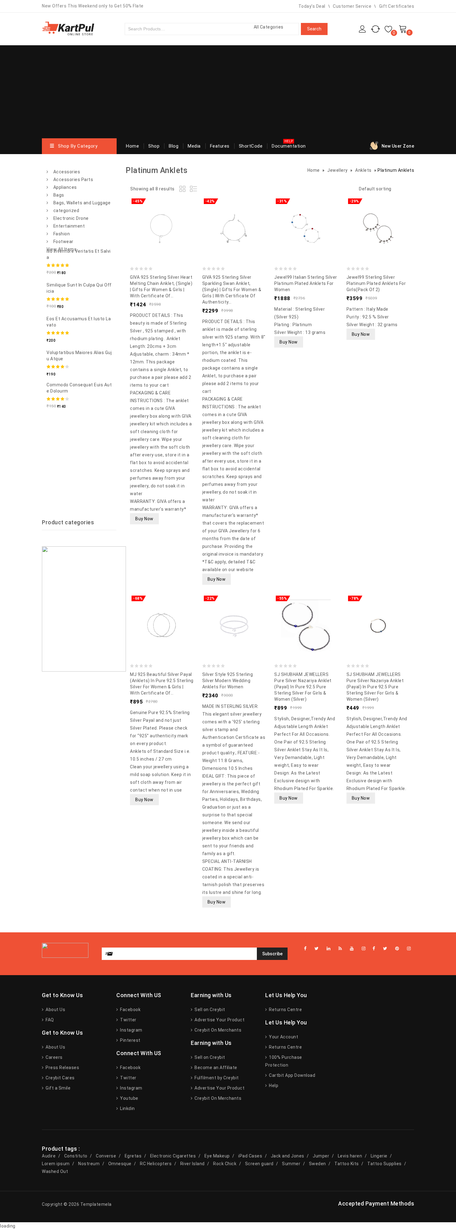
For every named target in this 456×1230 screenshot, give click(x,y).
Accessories (66, 171)
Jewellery (337, 170)
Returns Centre (285, 1009)
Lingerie (379, 1155)
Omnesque (120, 1163)
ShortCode (251, 146)
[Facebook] (374, 948)
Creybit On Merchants (217, 1030)
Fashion (61, 233)
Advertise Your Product (219, 1019)
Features (220, 146)
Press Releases (62, 1067)
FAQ (49, 1019)
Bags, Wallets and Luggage (82, 202)
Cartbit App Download (291, 1075)
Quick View (174, 214)
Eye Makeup (217, 1155)
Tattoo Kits (346, 1163)
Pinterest (130, 1040)
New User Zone (398, 146)
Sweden (317, 1163)
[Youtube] (352, 948)
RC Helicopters (156, 1163)
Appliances (65, 187)
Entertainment (69, 226)
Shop (153, 146)
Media (194, 146)
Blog (173, 146)
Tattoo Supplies (384, 1163)
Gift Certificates (396, 6)
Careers (54, 1057)
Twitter (127, 1019)
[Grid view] (183, 190)
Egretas (133, 1155)
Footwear (63, 241)
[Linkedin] (329, 948)
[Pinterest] (397, 948)
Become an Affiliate (215, 1067)
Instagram (130, 1030)
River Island (192, 1163)
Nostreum (89, 1163)
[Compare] (161, 214)
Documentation (289, 146)
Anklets (363, 170)
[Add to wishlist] (149, 214)
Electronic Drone (71, 218)
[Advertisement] (228, 91)
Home (132, 146)
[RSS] (340, 948)
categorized (66, 210)
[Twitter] (385, 948)
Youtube (128, 1098)
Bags (58, 195)
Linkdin (127, 1108)
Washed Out (55, 1171)
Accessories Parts (73, 179)
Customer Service (352, 6)
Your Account (283, 1036)
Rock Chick (224, 1163)
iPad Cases (250, 1155)
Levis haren (350, 1155)
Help (273, 1085)
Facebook (130, 1009)
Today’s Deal (311, 6)
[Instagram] (409, 948)
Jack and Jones (287, 1155)
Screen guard (259, 1163)
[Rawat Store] (68, 28)
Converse (106, 1155)
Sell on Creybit (209, 1009)
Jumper (321, 1155)
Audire (49, 1155)
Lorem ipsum (56, 1163)
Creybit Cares (60, 1077)
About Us (55, 1009)
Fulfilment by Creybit (216, 1077)
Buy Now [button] (144, 518)
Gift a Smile (57, 1088)
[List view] (194, 190)
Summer (291, 1163)
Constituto (75, 1155)
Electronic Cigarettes (173, 1155)
